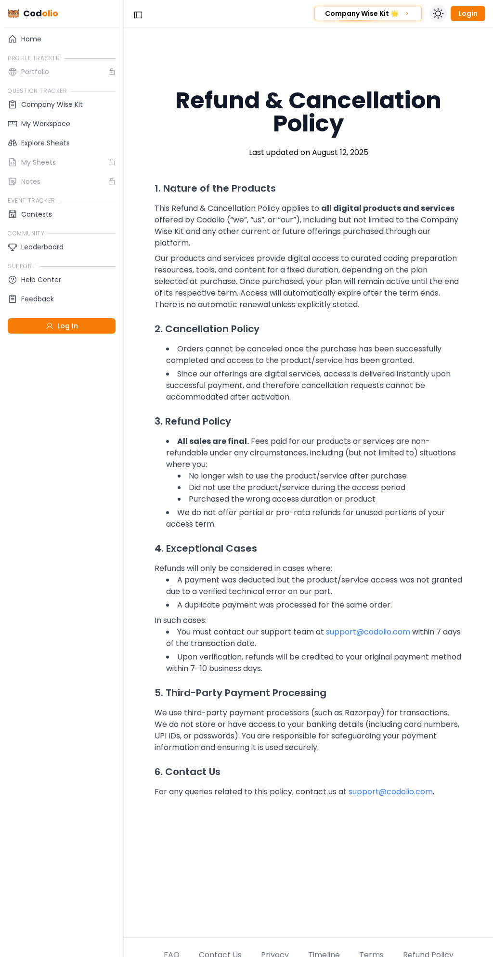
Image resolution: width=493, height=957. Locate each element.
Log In (67, 326)
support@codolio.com (368, 631)
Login (468, 13)
